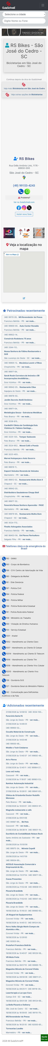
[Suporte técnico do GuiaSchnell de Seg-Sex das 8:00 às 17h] (44, 1037)
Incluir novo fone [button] (24, 214)
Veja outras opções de (27, 94)
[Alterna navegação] (43, 5)
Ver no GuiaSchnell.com (24, 202)
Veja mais (24, 88)
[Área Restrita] (24, 298)
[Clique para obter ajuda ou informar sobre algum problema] (44, 1037)
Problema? (25, 197)
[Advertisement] (24, 128)
